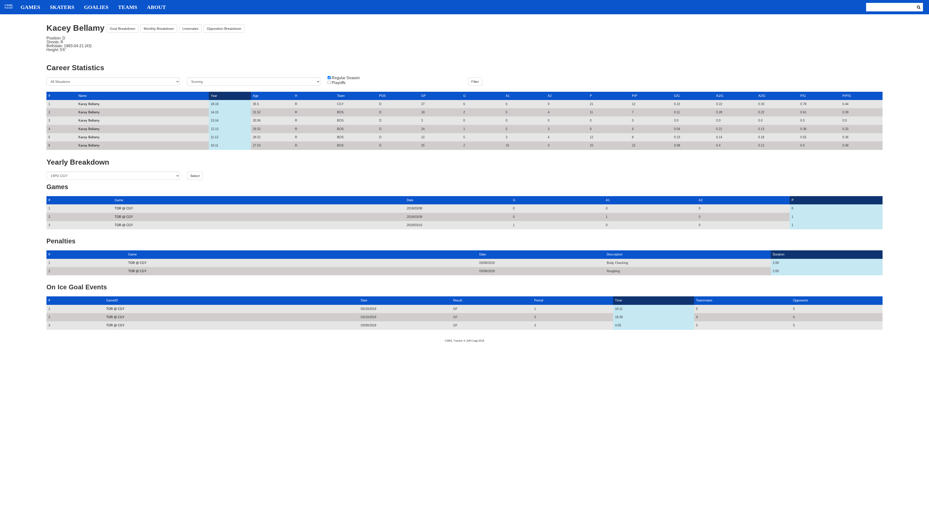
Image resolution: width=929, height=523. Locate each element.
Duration (778, 254)
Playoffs (338, 83)
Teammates (704, 300)
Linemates (190, 29)
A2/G (761, 96)
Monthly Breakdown (159, 29)
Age (255, 96)
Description (614, 254)
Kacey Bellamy (89, 104)
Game (119, 200)
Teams (127, 7)
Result (457, 300)
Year (214, 96)
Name (82, 96)
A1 (507, 96)
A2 (550, 96)
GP (423, 96)
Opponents (800, 300)
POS (382, 96)
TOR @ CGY (124, 208)
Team (341, 96)
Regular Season (346, 78)
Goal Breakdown (122, 29)
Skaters (62, 7)
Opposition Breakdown (224, 29)
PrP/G (846, 96)
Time (618, 300)
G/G (677, 96)
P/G (803, 96)
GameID (112, 300)
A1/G (719, 96)
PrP (634, 96)
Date (410, 200)
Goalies (96, 7)
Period (538, 300)
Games (30, 7)
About (156, 7)
